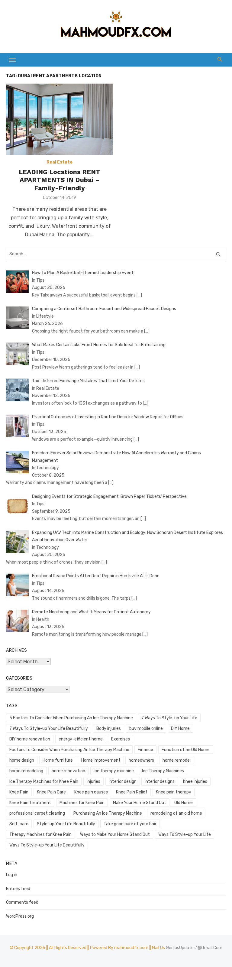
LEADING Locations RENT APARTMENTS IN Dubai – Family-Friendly (59, 180)
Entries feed (18, 888)
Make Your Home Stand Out (139, 802)
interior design (123, 781)
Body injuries (108, 728)
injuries (93, 781)
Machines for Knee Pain (82, 802)
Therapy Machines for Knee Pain (40, 834)
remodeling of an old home (176, 813)
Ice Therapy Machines (163, 770)
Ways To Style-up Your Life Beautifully (47, 845)
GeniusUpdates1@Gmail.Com (194, 947)
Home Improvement (101, 760)
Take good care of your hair (130, 823)
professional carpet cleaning (37, 813)
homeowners (141, 760)
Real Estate (59, 162)
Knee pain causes (91, 792)
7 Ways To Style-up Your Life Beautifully (48, 728)
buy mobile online (146, 728)
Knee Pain (18, 792)
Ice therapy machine (114, 770)
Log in (11, 874)
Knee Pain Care (51, 792)
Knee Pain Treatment (30, 802)
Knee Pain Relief (131, 792)
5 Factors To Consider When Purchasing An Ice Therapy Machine (71, 717)
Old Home (183, 802)
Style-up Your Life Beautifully (66, 823)
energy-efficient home (81, 739)
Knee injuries (195, 781)
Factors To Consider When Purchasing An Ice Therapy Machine (69, 749)
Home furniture (58, 760)
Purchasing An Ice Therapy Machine (107, 813)
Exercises (120, 739)
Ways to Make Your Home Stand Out (115, 834)
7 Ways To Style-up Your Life (169, 717)
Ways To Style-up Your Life (184, 834)
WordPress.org (20, 916)
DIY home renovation (29, 739)
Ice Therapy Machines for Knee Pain (43, 781)
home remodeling (26, 770)
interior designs (160, 781)
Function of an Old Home (186, 749)
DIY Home (180, 728)
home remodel (177, 760)
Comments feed (22, 902)
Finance (145, 749)
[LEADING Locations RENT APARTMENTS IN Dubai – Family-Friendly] (59, 119)
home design (21, 760)
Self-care (18, 823)
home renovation (68, 770)
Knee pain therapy (173, 792)
